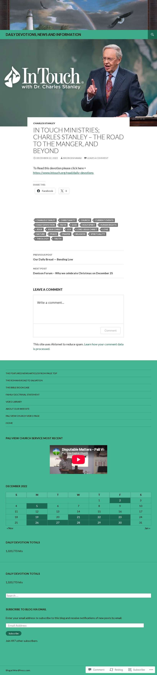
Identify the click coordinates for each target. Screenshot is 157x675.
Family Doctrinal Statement (23, 394)
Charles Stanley (44, 123)
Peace (53, 234)
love (105, 229)
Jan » (147, 528)
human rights (108, 225)
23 (120, 517)
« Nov (10, 528)
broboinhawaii (72, 158)
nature (40, 234)
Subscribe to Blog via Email (26, 609)
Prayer (66, 234)
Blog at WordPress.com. (18, 670)
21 (78, 517)
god (74, 225)
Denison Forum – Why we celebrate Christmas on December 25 (73, 271)
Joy (69, 229)
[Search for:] (78, 595)
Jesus (39, 229)
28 (78, 522)
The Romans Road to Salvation (24, 380)
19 (36, 517)
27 (57, 522)
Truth (57, 238)
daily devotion (45, 225)
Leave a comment (97, 158)
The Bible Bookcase (17, 387)
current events (104, 220)
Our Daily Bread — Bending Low (53, 257)
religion (80, 234)
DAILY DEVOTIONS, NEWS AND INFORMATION (43, 34)
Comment (111, 330)
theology (42, 238)
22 (99, 517)
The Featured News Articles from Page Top (31, 373)
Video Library (14, 401)
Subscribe (14, 633)
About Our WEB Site (17, 408)
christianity (68, 220)
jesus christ (55, 229)
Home (9, 423)
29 (99, 522)
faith (63, 225)
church (85, 220)
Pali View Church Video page (23, 415)
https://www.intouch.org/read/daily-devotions (63, 172)
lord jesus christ (87, 229)
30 (120, 522)
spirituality (98, 234)
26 (36, 522)
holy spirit (88, 225)
